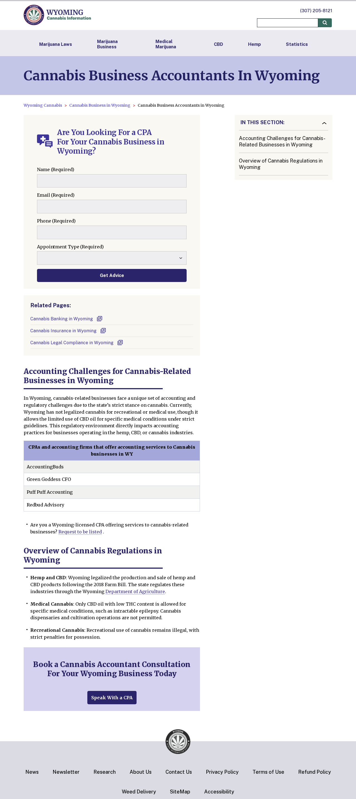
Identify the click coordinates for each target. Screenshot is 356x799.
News (32, 772)
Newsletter (66, 772)
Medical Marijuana (165, 44)
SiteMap (180, 792)
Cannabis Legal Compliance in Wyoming (71, 342)
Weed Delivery (139, 792)
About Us (141, 772)
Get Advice (112, 275)
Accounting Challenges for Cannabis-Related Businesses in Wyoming (282, 141)
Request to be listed (80, 532)
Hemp (254, 44)
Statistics (297, 44)
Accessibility (219, 792)
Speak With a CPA (112, 697)
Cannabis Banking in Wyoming (61, 318)
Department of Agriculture (135, 591)
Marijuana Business (107, 44)
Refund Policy (314, 772)
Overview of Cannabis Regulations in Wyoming (281, 164)
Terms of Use (268, 772)
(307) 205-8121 (316, 10)
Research (104, 772)
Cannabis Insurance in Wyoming (63, 330)
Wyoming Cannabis (43, 105)
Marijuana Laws (55, 44)
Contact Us (178, 772)
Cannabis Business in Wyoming (99, 105)
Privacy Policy (222, 772)
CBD (218, 44)
